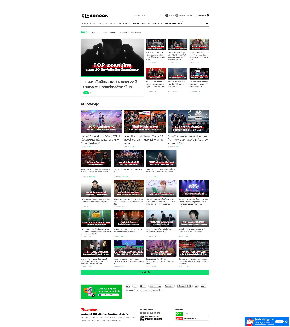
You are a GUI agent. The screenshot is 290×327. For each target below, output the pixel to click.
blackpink (130, 290)
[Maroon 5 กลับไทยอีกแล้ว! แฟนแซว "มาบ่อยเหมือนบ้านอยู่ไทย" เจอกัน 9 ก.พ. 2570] (156, 74)
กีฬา (119, 23)
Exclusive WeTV (170, 23)
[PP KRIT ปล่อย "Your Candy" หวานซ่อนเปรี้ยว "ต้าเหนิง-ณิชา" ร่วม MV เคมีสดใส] (199, 44)
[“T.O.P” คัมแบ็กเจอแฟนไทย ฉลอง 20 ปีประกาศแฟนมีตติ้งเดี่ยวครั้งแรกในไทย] (112, 58)
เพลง (128, 286)
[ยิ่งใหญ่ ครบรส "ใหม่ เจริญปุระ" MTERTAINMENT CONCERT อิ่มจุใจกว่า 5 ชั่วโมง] (161, 248)
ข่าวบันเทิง (112, 23)
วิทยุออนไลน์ (169, 286)
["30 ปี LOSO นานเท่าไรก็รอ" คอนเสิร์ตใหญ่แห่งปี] (129, 158)
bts (196, 286)
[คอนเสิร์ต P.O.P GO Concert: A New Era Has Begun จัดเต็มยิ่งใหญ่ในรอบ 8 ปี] (129, 218)
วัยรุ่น (154, 23)
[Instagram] (148, 313)
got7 (146, 290)
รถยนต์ (143, 23)
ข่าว (99, 23)
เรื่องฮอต (93, 23)
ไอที (149, 23)
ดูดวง (105, 23)
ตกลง (279, 321)
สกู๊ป (122, 236)
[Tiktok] (158, 313)
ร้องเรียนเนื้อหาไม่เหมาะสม (107, 318)
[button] (136, 15)
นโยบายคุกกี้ (101, 320)
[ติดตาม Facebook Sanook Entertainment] (101, 292)
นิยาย (180, 23)
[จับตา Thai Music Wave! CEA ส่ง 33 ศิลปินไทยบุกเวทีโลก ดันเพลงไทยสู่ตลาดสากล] (145, 121)
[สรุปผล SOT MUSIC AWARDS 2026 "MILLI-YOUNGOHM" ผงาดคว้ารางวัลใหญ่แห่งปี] (129, 248)
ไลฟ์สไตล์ (135, 23)
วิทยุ (135, 286)
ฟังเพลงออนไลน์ (155, 286)
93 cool (143, 286)
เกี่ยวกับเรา (84, 318)
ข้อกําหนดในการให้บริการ (114, 320)
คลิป (160, 23)
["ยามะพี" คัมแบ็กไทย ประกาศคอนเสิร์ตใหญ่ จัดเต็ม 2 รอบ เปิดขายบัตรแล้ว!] (177, 74)
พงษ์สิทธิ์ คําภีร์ (157, 290)
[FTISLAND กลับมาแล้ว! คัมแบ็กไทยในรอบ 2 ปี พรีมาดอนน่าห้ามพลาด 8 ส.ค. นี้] (161, 218)
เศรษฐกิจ (126, 23)
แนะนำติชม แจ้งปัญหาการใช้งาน (126, 318)
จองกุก (203, 286)
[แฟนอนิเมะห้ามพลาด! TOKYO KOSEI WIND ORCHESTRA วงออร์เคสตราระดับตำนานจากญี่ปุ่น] (129, 188)
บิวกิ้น (139, 290)
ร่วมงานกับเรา (94, 318)
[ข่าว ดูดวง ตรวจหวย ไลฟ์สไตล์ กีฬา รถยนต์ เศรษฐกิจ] (94, 16)
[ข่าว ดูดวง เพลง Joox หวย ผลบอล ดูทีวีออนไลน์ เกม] (89, 309)
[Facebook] (141, 313)
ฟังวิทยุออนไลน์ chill (184, 286)
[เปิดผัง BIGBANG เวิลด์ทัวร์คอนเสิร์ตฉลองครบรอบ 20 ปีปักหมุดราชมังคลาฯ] (199, 74)
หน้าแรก (85, 23)
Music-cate (92, 176)
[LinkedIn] (155, 313)
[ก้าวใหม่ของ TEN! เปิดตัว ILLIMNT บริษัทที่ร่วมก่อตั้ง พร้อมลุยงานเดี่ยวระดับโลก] (194, 218)
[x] (144, 313)
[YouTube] (151, 313)
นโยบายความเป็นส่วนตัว (88, 320)
